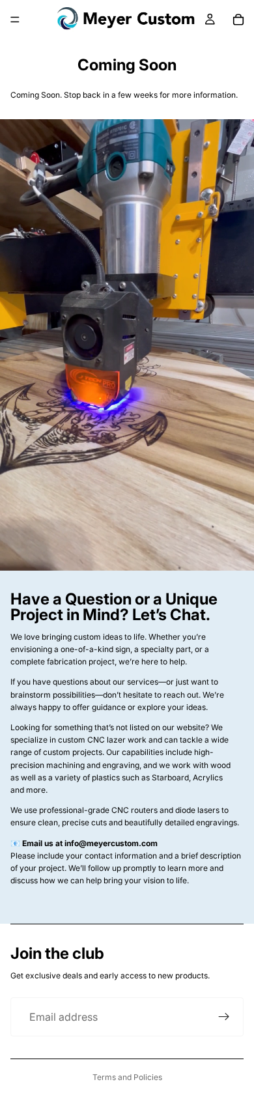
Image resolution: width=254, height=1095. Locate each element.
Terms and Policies (127, 1077)
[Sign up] (224, 1017)
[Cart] (238, 19)
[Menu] (15, 20)
